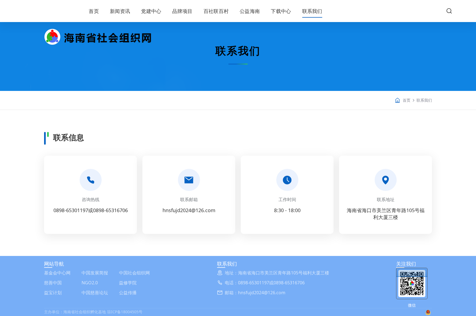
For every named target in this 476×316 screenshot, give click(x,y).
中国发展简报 (95, 273)
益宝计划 (53, 293)
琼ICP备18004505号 (124, 311)
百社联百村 (216, 11)
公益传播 (128, 293)
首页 (94, 11)
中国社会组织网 (134, 273)
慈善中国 (53, 283)
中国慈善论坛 (95, 293)
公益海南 (250, 11)
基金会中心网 (57, 273)
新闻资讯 (120, 11)
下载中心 (281, 11)
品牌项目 (182, 11)
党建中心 (151, 11)
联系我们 (312, 11)
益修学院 (128, 283)
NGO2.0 (90, 283)
